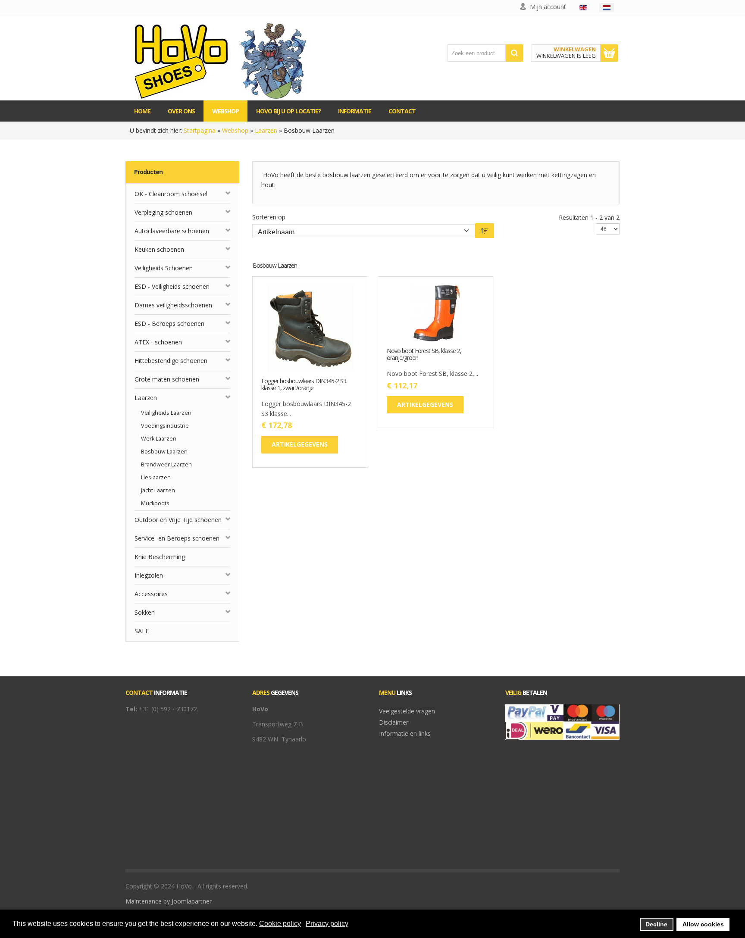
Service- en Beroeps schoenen (177, 538)
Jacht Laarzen (158, 490)
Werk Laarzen (158, 438)
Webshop (235, 130)
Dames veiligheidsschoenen (173, 305)
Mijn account (548, 7)
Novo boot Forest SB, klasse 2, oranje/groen (424, 354)
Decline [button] (656, 924)
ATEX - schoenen (158, 342)
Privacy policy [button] (327, 923)
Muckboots (155, 503)
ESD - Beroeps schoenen (169, 323)
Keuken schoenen (159, 249)
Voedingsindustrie (165, 425)
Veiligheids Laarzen (166, 412)
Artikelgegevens (337, 353)
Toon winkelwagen (609, 53)
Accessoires (151, 594)
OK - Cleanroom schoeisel (171, 194)
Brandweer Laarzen (166, 464)
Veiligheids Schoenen (164, 268)
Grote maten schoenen (167, 379)
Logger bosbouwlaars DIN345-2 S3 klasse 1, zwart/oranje (303, 385)
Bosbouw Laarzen (164, 451)
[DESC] (484, 230)
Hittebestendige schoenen (171, 360)
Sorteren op (268, 217)
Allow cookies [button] (703, 924)
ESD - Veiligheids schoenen (172, 286)
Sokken (145, 612)
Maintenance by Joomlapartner (168, 901)
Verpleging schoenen (163, 212)
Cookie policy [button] (280, 923)
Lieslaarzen (156, 477)
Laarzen (266, 130)
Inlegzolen (149, 575)
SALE (142, 631)
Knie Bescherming (160, 557)
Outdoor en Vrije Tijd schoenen (178, 520)
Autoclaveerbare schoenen (172, 231)
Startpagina (200, 130)
